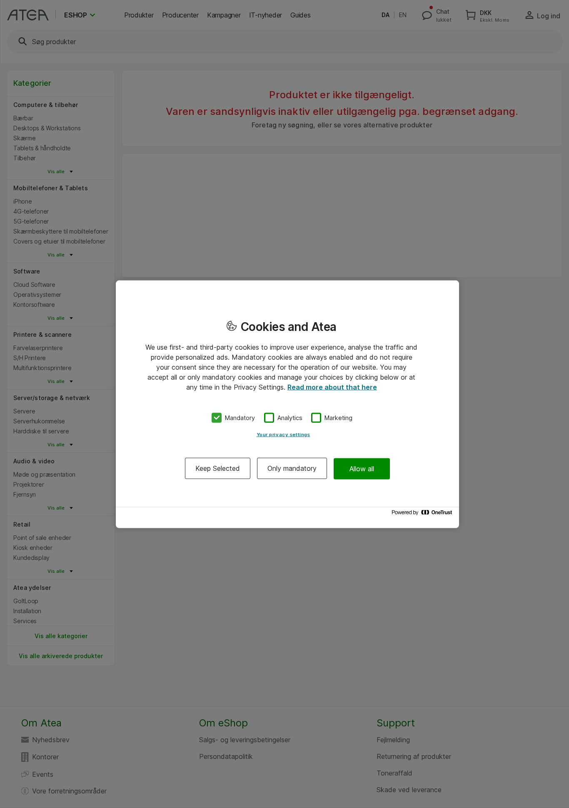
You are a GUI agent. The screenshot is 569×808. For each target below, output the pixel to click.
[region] (287, 404)
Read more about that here (332, 387)
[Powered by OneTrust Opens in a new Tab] (423, 514)
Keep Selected (217, 468)
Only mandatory (292, 468)
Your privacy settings (283, 435)
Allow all (361, 468)
